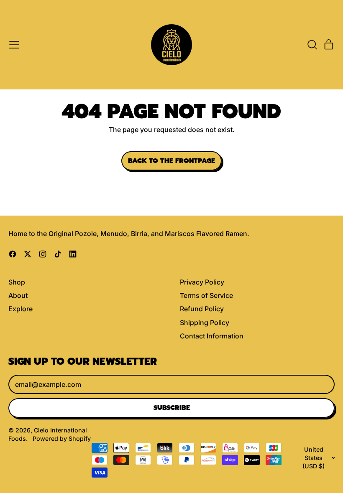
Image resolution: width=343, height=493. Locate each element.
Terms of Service (206, 295)
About (18, 295)
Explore (20, 309)
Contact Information (211, 336)
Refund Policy (202, 309)
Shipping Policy (204, 322)
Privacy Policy (202, 282)
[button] (312, 45)
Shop (16, 282)
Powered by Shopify (62, 438)
